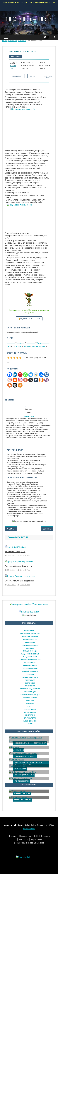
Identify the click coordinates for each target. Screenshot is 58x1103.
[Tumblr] (36, 380)
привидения (17, 346)
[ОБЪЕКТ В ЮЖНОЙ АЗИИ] (29, 778)
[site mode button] (46, 37)
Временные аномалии (30, 645)
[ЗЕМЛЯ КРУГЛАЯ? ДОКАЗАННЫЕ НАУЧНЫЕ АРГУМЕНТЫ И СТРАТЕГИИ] (29, 759)
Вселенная (30, 648)
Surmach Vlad (29, 416)
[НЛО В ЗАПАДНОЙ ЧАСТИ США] (29, 772)
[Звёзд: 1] (8, 358)
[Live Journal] (36, 374)
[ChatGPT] (15, 385)
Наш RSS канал (32, 612)
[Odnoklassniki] (41, 380)
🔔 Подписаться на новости (29, 319)
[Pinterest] (20, 374)
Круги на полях (30, 718)
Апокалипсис (30, 642)
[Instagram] (20, 380)
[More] (20, 385)
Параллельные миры (30, 677)
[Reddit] (15, 380)
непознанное (31, 343)
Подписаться (17, 76)
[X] (30, 380)
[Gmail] (9, 380)
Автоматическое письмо (30, 633)
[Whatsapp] (25, 374)
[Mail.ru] (46, 374)
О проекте (45, 836)
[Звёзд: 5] (20, 358)
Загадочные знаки (30, 657)
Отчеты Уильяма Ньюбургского (19, 581)
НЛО (29, 706)
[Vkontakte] (41, 374)
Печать (32, 76)
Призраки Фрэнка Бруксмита (18, 566)
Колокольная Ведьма (15, 552)
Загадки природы (30, 651)
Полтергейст (30, 683)
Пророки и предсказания (30, 689)
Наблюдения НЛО (30, 721)
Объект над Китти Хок (13, 529)
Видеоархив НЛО (30, 709)
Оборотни (30, 674)
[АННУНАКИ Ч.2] (29, 747)
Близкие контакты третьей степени (48, 529)
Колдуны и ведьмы (30, 668)
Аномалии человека (30, 636)
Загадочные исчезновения (30, 660)
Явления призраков (38, 346)
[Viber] (46, 380)
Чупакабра (30, 700)
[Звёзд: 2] (11, 358)
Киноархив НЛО (30, 712)
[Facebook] (9, 374)
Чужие (30, 724)
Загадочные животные (30, 654)
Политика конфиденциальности (30, 843)
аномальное (11, 343)
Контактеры (30, 715)
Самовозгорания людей (30, 694)
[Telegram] (30, 374)
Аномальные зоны (30, 639)
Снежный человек (30, 697)
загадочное (20, 343)
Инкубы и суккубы (30, 665)
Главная (12, 836)
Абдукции (30, 703)
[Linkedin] (15, 374)
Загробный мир (30, 663)
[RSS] (9, 385)
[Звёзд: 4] (17, 358)
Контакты (23, 839)
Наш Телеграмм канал (38, 604)
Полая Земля (30, 680)
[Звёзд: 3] (14, 358)
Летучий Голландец (30, 671)
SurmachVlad (29, 829)
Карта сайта (36, 839)
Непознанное (29, 630)
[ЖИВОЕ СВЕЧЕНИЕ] (29, 766)
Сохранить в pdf (48, 76)
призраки (26, 346)
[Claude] (25, 380)
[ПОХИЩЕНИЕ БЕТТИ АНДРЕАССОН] (29, 753)
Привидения (16, 56)
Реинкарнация (30, 692)
